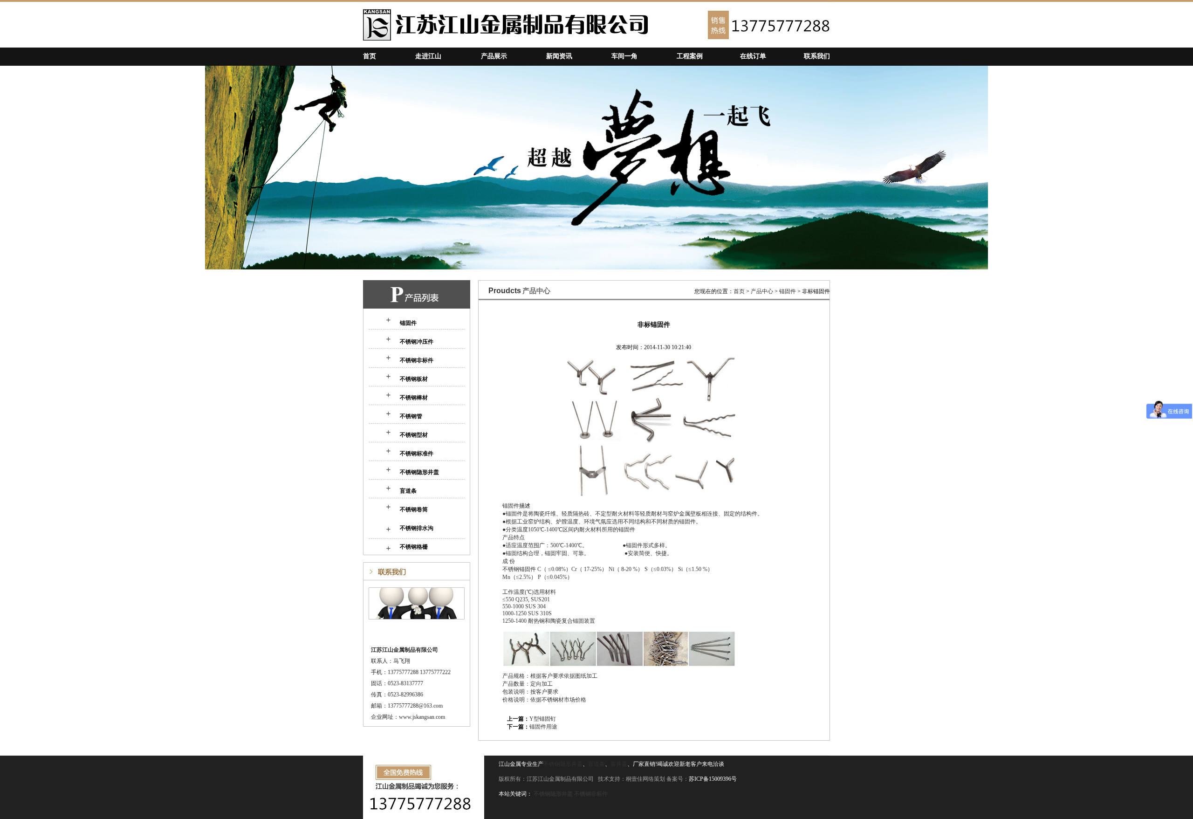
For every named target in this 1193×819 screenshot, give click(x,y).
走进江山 (428, 56)
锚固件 (408, 323)
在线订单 (753, 56)
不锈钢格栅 (414, 547)
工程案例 (690, 56)
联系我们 (817, 56)
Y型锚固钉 (542, 719)
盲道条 (408, 491)
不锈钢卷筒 (414, 509)
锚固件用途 (543, 726)
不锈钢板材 (414, 379)
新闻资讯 (559, 56)
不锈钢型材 (414, 435)
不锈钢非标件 (416, 360)
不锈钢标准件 (416, 453)
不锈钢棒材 (414, 397)
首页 (369, 56)
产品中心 (762, 291)
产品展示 (494, 56)
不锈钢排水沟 (416, 528)
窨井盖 (618, 764)
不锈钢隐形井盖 (419, 472)
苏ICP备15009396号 (713, 779)
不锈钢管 (411, 416)
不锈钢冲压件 (416, 341)
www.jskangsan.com (422, 717)
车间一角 (624, 56)
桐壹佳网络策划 (645, 779)
